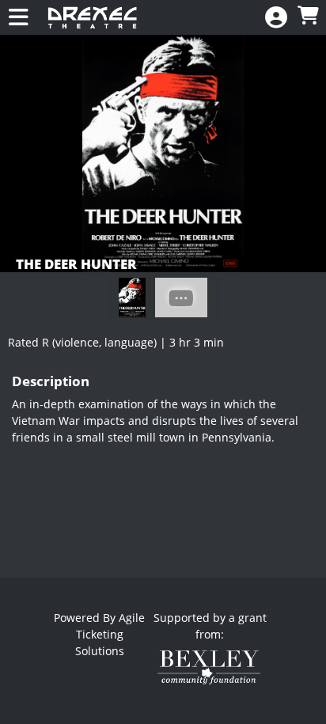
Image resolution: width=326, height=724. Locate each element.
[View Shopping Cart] (307, 16)
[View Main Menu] (18, 18)
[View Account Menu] (276, 18)
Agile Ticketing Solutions (110, 634)
